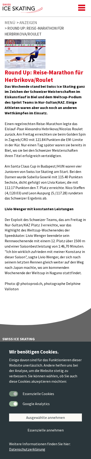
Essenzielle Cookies (38, 393)
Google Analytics (36, 403)
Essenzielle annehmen (46, 430)
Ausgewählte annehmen (45, 417)
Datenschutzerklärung (27, 449)
